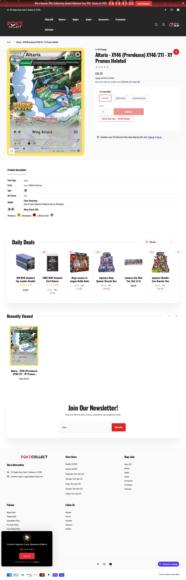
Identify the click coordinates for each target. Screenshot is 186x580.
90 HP (25, 196)
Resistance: (27, 215)
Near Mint (105, 98)
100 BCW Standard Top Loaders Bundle (25, 279)
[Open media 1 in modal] (45, 102)
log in (159, 137)
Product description (16, 170)
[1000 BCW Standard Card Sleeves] (53, 268)
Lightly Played (120, 98)
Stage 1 (25, 185)
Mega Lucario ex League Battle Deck (79, 279)
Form (9, 185)
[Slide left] (164, 242)
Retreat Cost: (44, 215)
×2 (21, 216)
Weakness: (11, 215)
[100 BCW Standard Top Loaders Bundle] (26, 268)
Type (9, 190)
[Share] (176, 52)
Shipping (97, 78)
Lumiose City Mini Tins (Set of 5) (133, 279)
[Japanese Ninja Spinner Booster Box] (107, 268)
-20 (37, 216)
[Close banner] (183, 3)
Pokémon (26, 180)
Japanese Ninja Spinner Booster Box (106, 279)
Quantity (101, 106)
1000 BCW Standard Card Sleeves (52, 279)
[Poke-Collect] (34, 457)
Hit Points (11, 195)
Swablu (40, 185)
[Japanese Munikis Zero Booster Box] (161, 268)
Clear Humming (30, 200)
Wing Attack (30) (31, 209)
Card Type (11, 180)
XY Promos (101, 49)
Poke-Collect (167, 574)
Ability (10, 202)
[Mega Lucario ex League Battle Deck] (80, 268)
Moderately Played (139, 98)
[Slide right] (171, 242)
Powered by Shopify (174, 574)
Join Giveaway (143, 3)
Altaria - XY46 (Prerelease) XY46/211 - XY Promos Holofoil (24, 372)
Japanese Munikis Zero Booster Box (160, 279)
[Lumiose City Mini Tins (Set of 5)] (134, 268)
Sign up (151, 137)
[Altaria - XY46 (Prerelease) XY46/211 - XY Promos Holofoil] (24, 361)
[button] (63, 19)
